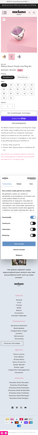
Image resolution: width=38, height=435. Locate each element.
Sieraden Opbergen (19, 316)
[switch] (33, 223)
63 (4, 98)
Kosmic (19, 310)
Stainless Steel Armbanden (19, 390)
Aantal (3, 102)
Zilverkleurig (22, 77)
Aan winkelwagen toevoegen (19, 113)
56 (24, 89)
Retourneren (19, 336)
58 (4, 94)
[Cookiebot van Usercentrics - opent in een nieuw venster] (27, 178)
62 (32, 94)
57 (31, 89)
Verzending (19, 339)
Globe (19, 308)
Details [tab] (19, 184)
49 (11, 85)
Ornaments (19, 313)
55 (18, 89)
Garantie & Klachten (19, 326)
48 (4, 85)
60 (18, 94)
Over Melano (19, 357)
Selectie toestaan (19, 249)
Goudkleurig (8, 77)
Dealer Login (19, 367)
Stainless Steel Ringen (19, 385)
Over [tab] (31, 184)
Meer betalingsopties (19, 123)
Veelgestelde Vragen (19, 331)
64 (11, 98)
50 (18, 85)
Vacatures (19, 373)
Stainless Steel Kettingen (19, 396)
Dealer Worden (19, 365)
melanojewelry (12, 432)
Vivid (19, 303)
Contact (19, 334)
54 (11, 89)
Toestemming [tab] (6, 184)
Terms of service (19, 362)
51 (25, 85)
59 (11, 94)
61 (25, 94)
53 (4, 89)
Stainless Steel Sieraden (19, 383)
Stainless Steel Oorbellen (19, 393)
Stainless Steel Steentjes (19, 388)
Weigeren (19, 255)
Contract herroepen (12, 343)
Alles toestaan (19, 244)
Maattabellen (19, 328)
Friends (19, 305)
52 (32, 85)
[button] (29, 13)
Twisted (19, 300)
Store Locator (19, 354)
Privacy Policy (19, 359)
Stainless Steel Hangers (19, 398)
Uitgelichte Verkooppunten (19, 370)
